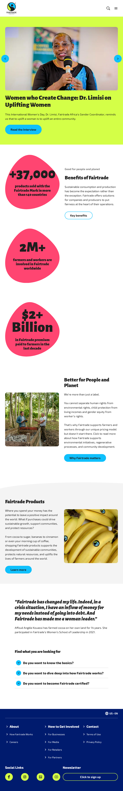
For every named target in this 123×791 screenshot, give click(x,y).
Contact (92, 726)
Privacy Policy (94, 742)
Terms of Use (93, 734)
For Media (53, 742)
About (14, 726)
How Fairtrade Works (21, 734)
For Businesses (56, 734)
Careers (14, 742)
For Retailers (55, 749)
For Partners (55, 757)
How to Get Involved (63, 726)
